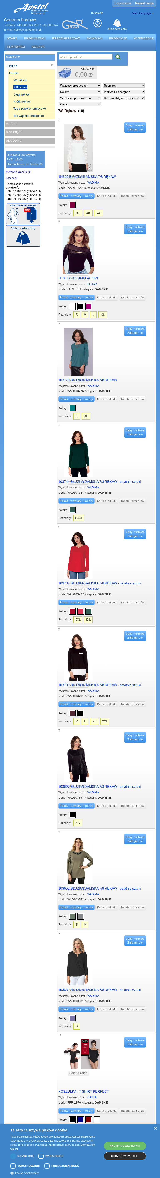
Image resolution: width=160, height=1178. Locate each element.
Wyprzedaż (144, 38)
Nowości (94, 38)
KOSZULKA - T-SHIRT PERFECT (83, 1091)
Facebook (11, 178)
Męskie (12, 124)
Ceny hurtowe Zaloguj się (135, 127)
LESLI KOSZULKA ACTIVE (78, 278)
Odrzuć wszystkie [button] (124, 1156)
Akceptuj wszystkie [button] (125, 1145)
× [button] (155, 1128)
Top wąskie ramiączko (28, 115)
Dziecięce (14, 132)
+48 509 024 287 (28, 25)
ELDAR (92, 284)
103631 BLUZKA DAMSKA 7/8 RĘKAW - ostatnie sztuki (99, 990)
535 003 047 (50, 25)
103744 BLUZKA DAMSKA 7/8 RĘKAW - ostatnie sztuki (99, 481)
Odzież (12, 66)
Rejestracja (144, 3)
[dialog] (80, 1151)
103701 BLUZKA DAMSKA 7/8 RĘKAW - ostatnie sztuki (99, 685)
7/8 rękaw (20, 87)
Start (12, 38)
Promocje (118, 38)
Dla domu (14, 140)
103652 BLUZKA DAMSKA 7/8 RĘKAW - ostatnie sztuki (99, 888)
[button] (55, 1173)
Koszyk (38, 46)
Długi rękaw (21, 94)
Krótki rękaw (21, 101)
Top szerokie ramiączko (29, 108)
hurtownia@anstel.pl (27, 29)
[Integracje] (97, 24)
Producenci (35, 38)
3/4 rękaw (20, 80)
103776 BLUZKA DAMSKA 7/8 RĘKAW (87, 380)
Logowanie (123, 3)
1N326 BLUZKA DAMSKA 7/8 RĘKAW (87, 177)
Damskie (13, 57)
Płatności (16, 46)
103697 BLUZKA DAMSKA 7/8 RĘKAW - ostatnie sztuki (99, 786)
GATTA (92, 1097)
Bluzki (13, 73)
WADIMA (93, 182)
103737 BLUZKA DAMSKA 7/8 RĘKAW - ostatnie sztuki (99, 583)
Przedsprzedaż (66, 38)
